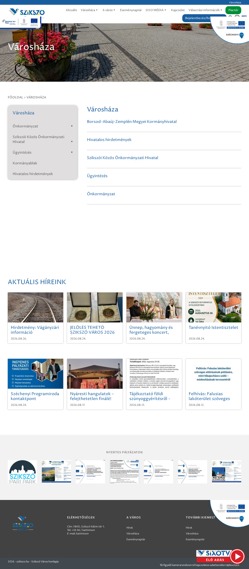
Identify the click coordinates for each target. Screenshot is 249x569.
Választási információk (204, 10)
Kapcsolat (178, 10)
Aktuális (71, 10)
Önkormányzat (25, 126)
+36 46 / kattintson (83, 530)
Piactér (233, 10)
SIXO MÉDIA (155, 10)
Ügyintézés (22, 152)
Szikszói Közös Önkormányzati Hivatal (38, 139)
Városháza (88, 10)
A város (108, 10)
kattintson (82, 533)
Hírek (129, 528)
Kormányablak (25, 163)
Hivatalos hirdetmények (33, 174)
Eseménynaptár (131, 10)
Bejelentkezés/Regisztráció (204, 18)
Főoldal (15, 97)
